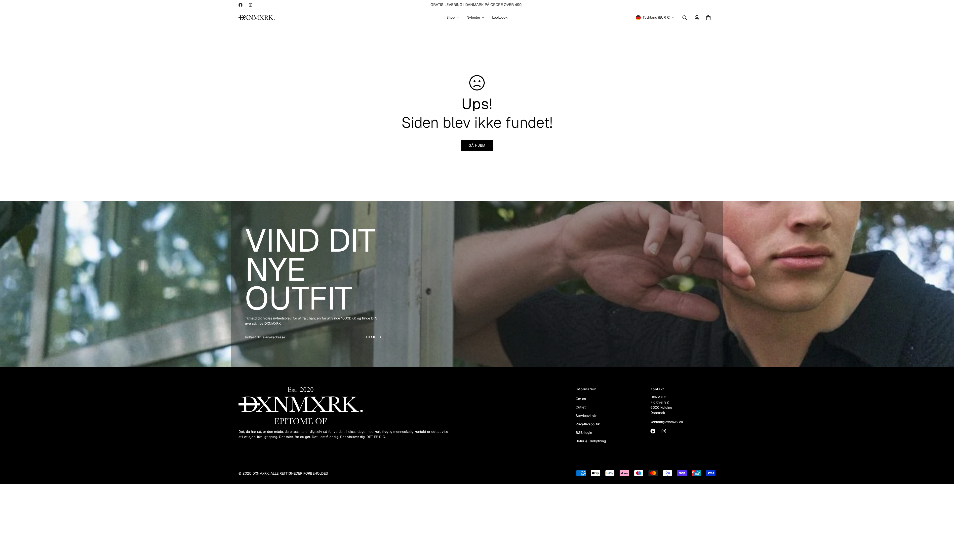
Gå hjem (477, 145)
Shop (450, 17)
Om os (581, 399)
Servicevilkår (586, 415)
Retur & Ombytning (591, 441)
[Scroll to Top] (944, 510)
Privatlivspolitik (588, 424)
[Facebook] (240, 5)
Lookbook (500, 17)
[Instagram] (250, 5)
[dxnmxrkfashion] (256, 17)
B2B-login (584, 432)
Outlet (581, 407)
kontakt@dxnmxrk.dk (666, 422)
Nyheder (473, 17)
